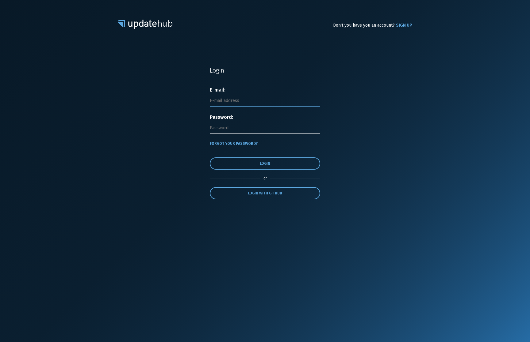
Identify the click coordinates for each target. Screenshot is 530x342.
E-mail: (217, 90)
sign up (404, 25)
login (265, 163)
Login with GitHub (265, 193)
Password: (221, 117)
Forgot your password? (234, 143)
